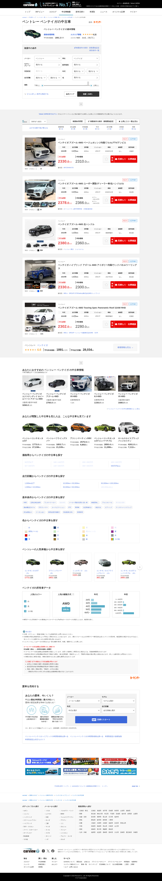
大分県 (116, 832)
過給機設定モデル (29, 507)
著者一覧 (84, 864)
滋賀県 (111, 823)
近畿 (80, 823)
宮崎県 (122, 832)
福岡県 (93, 832)
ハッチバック (27, 817)
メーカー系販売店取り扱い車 (78, 502)
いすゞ (48, 839)
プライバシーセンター (115, 862)
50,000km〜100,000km (110, 483)
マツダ (48, 826)
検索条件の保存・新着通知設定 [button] (101, 121)
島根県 (99, 826)
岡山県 (105, 826)
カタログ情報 (76, 34)
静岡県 (105, 820)
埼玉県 (106, 814)
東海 (80, 820)
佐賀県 (99, 832)
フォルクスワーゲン (67, 817)
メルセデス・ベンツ (67, 810)
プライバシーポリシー (99, 862)
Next (139, 567)
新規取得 (126, 3)
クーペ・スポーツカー (30, 830)
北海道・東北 (83, 810)
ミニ (62, 823)
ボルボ (63, 839)
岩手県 (105, 810)
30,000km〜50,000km (71, 487)
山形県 (122, 810)
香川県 (99, 829)
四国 (80, 829)
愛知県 (93, 820)
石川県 (111, 817)
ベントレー (30, 345)
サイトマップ (93, 864)
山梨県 (135, 814)
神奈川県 (100, 814)
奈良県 (116, 823)
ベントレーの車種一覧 (54, 17)
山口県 (116, 826)
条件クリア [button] (70, 94)
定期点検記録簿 (36, 502)
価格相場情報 (49, 34)
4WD (25, 502)
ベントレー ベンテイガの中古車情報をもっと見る (124, 409)
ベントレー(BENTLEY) (46, 795)
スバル (48, 830)
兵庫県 (99, 823)
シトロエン (64, 833)
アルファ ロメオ (66, 836)
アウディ (63, 820)
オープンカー (27, 833)
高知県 (111, 829)
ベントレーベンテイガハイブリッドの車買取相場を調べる (46, 736)
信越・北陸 (82, 817)
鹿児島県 (129, 832)
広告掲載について (105, 864)
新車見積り (80, 12)
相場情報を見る (124, 347)
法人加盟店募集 (117, 864)
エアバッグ (108, 507)
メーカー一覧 (41, 17)
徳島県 (93, 829)
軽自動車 (26, 836)
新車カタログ (33, 795)
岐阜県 (99, 820)
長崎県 (105, 832)
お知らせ (87, 862)
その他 (117, 539)
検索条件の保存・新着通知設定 (87, 48)
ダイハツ (48, 836)
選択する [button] (39, 65)
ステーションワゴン (29, 820)
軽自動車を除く (68, 512)
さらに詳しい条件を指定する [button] (38, 94)
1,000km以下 (30, 483)
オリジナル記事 (118, 12)
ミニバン (26, 814)
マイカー (133, 12)
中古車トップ (32, 17)
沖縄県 (135, 832)
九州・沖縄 (82, 832)
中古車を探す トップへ (62, 786)
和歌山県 (123, 823)
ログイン (120, 3)
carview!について (69, 862)
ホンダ (48, 820)
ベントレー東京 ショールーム (74, 249)
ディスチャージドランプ (124, 507)
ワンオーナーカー (50, 502)
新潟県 (93, 817)
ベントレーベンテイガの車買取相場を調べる (86, 736)
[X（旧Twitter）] (48, 851)
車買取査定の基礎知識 (113, 736)
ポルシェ (63, 826)
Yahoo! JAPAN (135, 3)
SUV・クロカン (28, 826)
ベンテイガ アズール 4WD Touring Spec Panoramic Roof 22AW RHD (92, 308)
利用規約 (127, 862)
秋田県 (116, 810)
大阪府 (93, 823)
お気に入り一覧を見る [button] (129, 121)
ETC (69, 507)
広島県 (111, 826)
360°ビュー (39, 12)
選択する (77, 77)
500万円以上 (115, 466)
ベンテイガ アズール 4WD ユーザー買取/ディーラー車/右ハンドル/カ (91, 183)
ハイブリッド (27, 823)
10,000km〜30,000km (71, 483)
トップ (27, 12)
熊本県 (111, 832)
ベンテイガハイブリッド (62, 795)
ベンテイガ (42, 345)
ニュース (103, 12)
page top (135, 786)
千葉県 (112, 814)
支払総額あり (28, 512)
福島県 (128, 810)
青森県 (99, 810)
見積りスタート (103, 719)
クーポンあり (40, 512)
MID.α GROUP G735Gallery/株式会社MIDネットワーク (82, 293)
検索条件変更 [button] (78, 121)
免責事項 (134, 862)
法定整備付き (87, 507)
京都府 (105, 823)
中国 (80, 826)
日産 (47, 817)
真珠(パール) (33, 531)
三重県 (111, 820)
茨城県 (118, 814)
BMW (62, 814)
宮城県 (111, 810)
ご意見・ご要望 (129, 864)
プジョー (63, 830)
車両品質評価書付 (54, 512)
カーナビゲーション (58, 507)
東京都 (93, 814)
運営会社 (79, 862)
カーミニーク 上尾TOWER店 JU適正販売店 (78, 209)
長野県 (99, 817)
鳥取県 (93, 826)
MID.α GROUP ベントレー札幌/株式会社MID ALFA (81, 333)
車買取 (92, 12)
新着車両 (80, 512)
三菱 (47, 823)
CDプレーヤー (43, 507)
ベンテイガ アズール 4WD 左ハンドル (76, 224)
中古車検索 (66, 12)
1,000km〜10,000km (32, 487)
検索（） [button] (88, 94)
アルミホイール (107, 502)
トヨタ (48, 810)
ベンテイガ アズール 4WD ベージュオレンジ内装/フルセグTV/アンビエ (92, 142)
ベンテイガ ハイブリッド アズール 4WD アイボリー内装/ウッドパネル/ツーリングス (97, 267)
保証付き (98, 507)
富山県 (105, 817)
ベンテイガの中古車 (78, 795)
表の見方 (29, 632)
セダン (25, 810)
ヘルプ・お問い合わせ (71, 867)
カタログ (52, 12)
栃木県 (124, 814)
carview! (24, 17)
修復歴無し (94, 502)
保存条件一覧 (94, 50)
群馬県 (129, 814)
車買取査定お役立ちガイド (35, 739)
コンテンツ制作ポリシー (71, 864)
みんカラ (54, 864)
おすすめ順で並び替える (39, 128)
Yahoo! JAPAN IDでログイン (48, 114)
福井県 (116, 817)
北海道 (93, 810)
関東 (80, 814)
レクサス (48, 814)
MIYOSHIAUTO (69, 167)
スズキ (48, 833)
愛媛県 (105, 829)
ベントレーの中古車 (67, 17)
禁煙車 (77, 507)
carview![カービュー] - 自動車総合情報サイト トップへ (90, 786)
